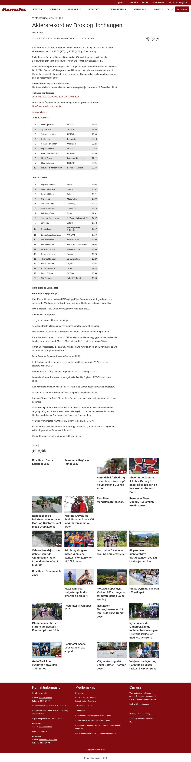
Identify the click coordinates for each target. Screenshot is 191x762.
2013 (34, 97)
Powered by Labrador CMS (95, 758)
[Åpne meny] (172, 9)
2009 (55, 97)
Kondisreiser (159, 2)
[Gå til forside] (14, 9)
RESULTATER (94, 9)
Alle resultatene (39, 112)
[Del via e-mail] (157, 39)
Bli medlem (182, 9)
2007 (66, 97)
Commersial (103, 733)
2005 (77, 97)
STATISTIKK (139, 9)
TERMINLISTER (117, 9)
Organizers (112, 733)
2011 (45, 97)
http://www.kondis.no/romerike (46, 106)
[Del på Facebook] (148, 39)
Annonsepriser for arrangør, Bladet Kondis (92, 720)
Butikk (145, 2)
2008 (61, 97)
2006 (71, 97)
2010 (50, 97)
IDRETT (36, 9)
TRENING (54, 9)
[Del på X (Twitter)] (152, 39)
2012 (39, 97)
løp (35, 445)
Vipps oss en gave (178, 2)
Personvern (134, 709)
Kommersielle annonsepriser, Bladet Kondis (93, 715)
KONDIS (157, 9)
